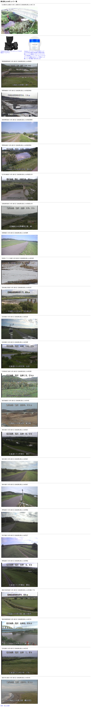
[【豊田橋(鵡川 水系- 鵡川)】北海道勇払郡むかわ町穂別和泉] (44, 117)
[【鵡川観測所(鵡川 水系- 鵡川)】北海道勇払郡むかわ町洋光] (44, 646)
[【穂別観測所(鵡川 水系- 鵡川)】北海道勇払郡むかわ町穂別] (44, 88)
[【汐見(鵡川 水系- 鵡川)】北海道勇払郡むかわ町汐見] (44, 675)
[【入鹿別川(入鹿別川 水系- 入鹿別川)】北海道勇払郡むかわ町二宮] (44, 34)
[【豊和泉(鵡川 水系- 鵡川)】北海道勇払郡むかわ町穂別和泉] (44, 172)
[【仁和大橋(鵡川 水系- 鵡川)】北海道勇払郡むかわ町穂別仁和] (44, 201)
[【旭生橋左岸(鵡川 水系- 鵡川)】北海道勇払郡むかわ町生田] (44, 314)
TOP (2, 705)
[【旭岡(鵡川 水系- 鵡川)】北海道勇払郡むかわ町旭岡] (44, 256)
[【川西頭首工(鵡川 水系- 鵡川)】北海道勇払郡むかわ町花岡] (44, 398)
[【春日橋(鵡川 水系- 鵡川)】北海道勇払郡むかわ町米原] (44, 427)
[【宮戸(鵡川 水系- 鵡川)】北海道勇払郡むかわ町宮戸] (44, 558)
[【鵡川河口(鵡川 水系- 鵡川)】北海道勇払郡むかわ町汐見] (44, 704)
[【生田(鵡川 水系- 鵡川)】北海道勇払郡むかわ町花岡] (44, 369)
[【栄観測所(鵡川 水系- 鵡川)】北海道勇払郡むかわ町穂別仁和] (44, 230)
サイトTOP (6, 705)
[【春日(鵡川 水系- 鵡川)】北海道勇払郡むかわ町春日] (44, 456)
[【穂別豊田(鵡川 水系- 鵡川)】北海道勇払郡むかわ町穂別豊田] (44, 142)
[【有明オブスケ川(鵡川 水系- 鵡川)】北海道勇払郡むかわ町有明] (44, 285)
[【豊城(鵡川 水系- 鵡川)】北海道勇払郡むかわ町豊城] (44, 533)
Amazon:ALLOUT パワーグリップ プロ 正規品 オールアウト (11, 52)
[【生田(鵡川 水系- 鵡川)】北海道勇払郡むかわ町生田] (44, 339)
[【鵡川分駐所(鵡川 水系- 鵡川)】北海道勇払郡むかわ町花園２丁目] (44, 617)
